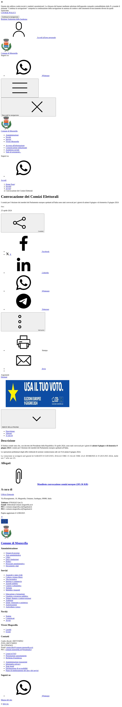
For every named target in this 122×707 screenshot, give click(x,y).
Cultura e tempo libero (14, 577)
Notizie (8, 616)
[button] (12, 135)
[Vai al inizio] (2, 517)
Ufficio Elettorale (7, 494)
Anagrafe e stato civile (14, 575)
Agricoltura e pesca (13, 607)
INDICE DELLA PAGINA (10, 427)
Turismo (9, 588)
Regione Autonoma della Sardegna (14, 19)
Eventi (8, 632)
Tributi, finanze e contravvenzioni (18, 598)
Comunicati (10, 618)
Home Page (10, 184)
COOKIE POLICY (8, 13)
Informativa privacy (13, 664)
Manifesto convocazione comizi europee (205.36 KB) (62, 484)
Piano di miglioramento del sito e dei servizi (22, 671)
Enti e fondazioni (12, 559)
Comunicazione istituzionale (16, 148)
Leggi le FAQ (11, 654)
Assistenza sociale (12, 150)
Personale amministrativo (15, 564)
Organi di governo (13, 553)
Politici (8, 562)
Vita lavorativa (11, 579)
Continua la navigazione (10, 17)
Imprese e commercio (14, 581)
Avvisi (8, 189)
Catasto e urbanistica (13, 586)
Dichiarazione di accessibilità (17, 668)
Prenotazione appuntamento (16, 656)
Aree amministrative (13, 555)
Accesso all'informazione (15, 146)
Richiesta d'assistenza (14, 658)
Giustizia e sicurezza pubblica (17, 596)
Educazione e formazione (15, 594)
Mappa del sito (6, 700)
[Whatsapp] (23, 176)
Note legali (10, 666)
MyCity (6, 704)
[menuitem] (27, 252)
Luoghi (8, 630)
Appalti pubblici (12, 584)
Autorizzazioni (11, 605)
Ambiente (9, 600)
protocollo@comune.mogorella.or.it (19, 647)
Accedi (3, 180)
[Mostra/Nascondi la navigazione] (20, 88)
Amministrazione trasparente (16, 662)
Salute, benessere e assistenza (17, 603)
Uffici (8, 557)
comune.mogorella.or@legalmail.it (18, 650)
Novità (8, 186)
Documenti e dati (12, 566)
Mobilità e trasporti (13, 590)
